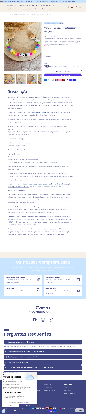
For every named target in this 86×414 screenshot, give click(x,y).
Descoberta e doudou (13, 9)
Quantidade (47, 50)
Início (5, 14)
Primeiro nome (47, 56)
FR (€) (63, 408)
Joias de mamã (27, 9)
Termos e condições (69, 393)
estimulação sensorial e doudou (18, 187)
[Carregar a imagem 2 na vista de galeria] (21, 79)
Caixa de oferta (11, 5)
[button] (68, 7)
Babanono (7, 411)
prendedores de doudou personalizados (39, 184)
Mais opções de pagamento (62, 77)
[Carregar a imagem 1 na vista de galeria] (9, 79)
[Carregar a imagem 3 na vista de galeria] (32, 79)
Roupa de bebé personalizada (28, 5)
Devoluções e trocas (49, 390)
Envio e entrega (48, 387)
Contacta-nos (67, 387)
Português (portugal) (73, 408)
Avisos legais (67, 390)
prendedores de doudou (43, 112)
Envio (52, 32)
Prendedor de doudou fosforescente (41, 14)
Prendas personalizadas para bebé (19, 14)
